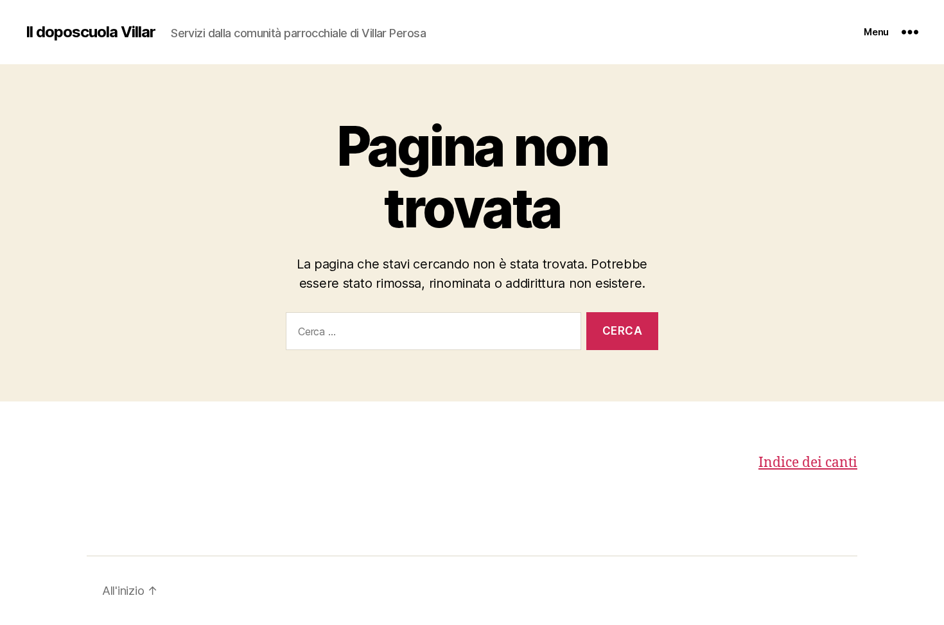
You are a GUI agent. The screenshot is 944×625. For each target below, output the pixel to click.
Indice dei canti (807, 462)
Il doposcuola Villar (90, 32)
